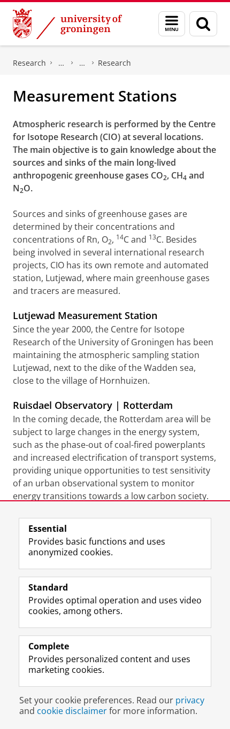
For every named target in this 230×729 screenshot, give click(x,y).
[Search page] (203, 24)
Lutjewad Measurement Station (85, 315)
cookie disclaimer (72, 710)
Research (29, 63)
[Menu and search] (171, 24)
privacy (189, 700)
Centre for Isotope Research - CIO (82, 63)
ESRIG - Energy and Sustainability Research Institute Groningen (61, 63)
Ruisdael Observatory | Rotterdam (93, 405)
